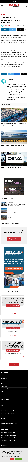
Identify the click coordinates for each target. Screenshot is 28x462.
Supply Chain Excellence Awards (8, 432)
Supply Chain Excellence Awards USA (9, 435)
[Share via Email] (20, 29)
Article (3, 14)
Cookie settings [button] (5, 458)
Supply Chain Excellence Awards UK (12, 353)
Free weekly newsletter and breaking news (10, 410)
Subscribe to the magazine (7, 408)
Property (3, 381)
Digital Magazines (5, 394)
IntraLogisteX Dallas (13, 331)
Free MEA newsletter (5, 418)
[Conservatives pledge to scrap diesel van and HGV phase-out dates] (4, 204)
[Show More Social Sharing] (25, 29)
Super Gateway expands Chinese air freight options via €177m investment (12, 146)
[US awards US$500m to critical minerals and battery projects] (4, 210)
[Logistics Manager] (14, 5)
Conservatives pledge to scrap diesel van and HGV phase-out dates (17, 205)
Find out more (13, 313)
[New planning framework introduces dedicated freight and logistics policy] (14, 115)
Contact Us (3, 405)
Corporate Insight (5, 388)
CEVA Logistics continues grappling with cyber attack (13, 168)
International (4, 383)
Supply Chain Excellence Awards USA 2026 (13, 309)
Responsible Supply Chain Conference (9, 442)
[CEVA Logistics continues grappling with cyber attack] (14, 159)
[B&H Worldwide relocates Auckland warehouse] (4, 217)
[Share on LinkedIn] (5, 29)
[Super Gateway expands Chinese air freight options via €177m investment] (14, 137)
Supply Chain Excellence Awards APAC (9, 440)
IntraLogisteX (4, 445)
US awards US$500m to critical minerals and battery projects (16, 211)
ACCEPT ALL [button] (18, 458)
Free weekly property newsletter (8, 413)
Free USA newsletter (5, 415)
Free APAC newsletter (6, 421)
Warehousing (4, 378)
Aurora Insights (4, 386)
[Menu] (2, 5)
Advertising (3, 403)
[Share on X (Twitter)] (12, 29)
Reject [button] (12, 458)
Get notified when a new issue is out (9, 423)
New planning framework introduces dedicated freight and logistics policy (13, 124)
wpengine (7, 25)
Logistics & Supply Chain (6, 375)
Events (2, 391)
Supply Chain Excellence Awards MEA (9, 437)
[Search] (25, 5)
